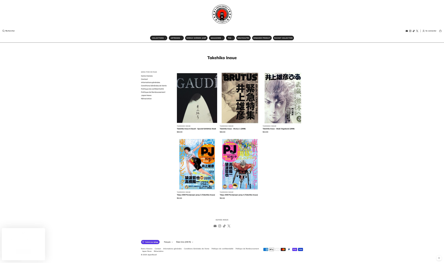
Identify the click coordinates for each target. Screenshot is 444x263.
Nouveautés (243, 38)
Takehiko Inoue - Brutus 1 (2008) (233, 129)
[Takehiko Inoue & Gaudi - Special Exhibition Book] (197, 98)
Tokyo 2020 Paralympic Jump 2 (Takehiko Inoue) (196, 195)
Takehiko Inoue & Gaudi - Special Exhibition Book (196, 129)
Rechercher (10, 31)
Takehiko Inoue (183, 126)
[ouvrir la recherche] (3, 31)
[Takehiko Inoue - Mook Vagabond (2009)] (283, 98)
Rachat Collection (283, 38)
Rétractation (146, 99)
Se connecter (431, 31)
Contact (144, 79)
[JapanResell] (222, 14)
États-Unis (183, 242)
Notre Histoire (147, 76)
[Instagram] (410, 31)
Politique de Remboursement (153, 92)
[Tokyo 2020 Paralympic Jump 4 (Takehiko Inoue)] (240, 164)
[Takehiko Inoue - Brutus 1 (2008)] (240, 98)
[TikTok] (414, 31)
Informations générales (150, 82)
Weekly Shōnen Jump (196, 38)
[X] (417, 31)
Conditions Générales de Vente (154, 86)
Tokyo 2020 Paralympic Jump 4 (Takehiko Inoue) (239, 195)
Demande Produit (261, 38)
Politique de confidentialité (152, 89)
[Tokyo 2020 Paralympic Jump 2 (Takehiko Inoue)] (197, 164)
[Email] (407, 31)
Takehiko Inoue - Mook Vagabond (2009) (278, 129)
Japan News (146, 95)
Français (167, 242)
